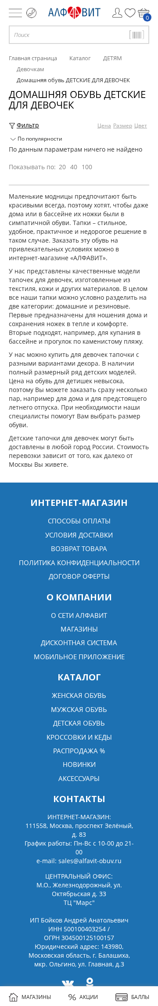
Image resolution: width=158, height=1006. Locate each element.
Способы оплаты (79, 520)
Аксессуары (79, 778)
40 (73, 167)
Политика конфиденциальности (79, 562)
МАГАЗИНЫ (36, 997)
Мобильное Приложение (79, 656)
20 (62, 167)
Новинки (79, 764)
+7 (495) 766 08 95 (31, 13)
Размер (122, 125)
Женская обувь (79, 695)
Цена (104, 125)
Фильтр (28, 125)
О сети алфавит (79, 615)
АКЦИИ (88, 997)
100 (87, 167)
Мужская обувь (79, 709)
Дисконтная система (79, 642)
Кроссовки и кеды (79, 737)
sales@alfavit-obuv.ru (90, 861)
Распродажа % (79, 750)
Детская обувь (79, 723)
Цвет (140, 125)
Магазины (79, 629)
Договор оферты (79, 576)
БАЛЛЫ (140, 997)
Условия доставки (79, 534)
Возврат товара (79, 548)
